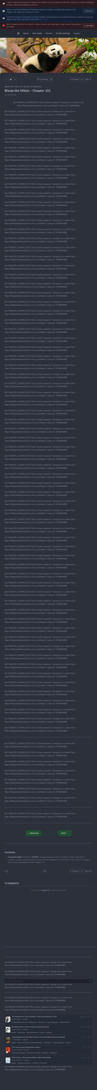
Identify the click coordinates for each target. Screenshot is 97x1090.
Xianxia (48, 1032)
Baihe (14, 1032)
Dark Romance (32, 1032)
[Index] (45, 871)
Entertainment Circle (19, 1022)
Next (63, 833)
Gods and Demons (19, 1053)
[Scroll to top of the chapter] (82, 871)
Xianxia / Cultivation (39, 1063)
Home (26, 33)
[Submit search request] (90, 981)
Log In (77, 33)
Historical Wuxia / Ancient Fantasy (30, 1042)
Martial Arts (32, 1022)
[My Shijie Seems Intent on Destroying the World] (8, 1030)
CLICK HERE (89, 26)
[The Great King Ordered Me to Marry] (8, 1050)
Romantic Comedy (34, 1053)
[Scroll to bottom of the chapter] (82, 79)
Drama (41, 1032)
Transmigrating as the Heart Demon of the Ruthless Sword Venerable (38, 1037)
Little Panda (11, 95)
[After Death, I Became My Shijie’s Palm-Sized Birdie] (8, 1060)
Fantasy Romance (24, 1063)
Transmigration (52, 1022)
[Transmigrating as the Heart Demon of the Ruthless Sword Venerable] (8, 1040)
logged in (45, 890)
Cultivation (21, 1032)
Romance (41, 1022)
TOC (50, 833)
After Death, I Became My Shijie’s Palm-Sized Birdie (31, 1057)
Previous (34, 833)
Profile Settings (63, 33)
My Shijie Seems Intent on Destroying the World (30, 1027)
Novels (49, 33)
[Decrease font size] (7, 79)
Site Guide (37, 33)
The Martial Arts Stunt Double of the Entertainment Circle (34, 1017)
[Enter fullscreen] (51, 79)
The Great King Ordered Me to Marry (26, 1047)
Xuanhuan (53, 1053)
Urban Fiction (64, 1022)
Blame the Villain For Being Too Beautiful (23, 86)
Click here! (89, 11)
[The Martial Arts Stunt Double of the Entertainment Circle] (8, 1019)
